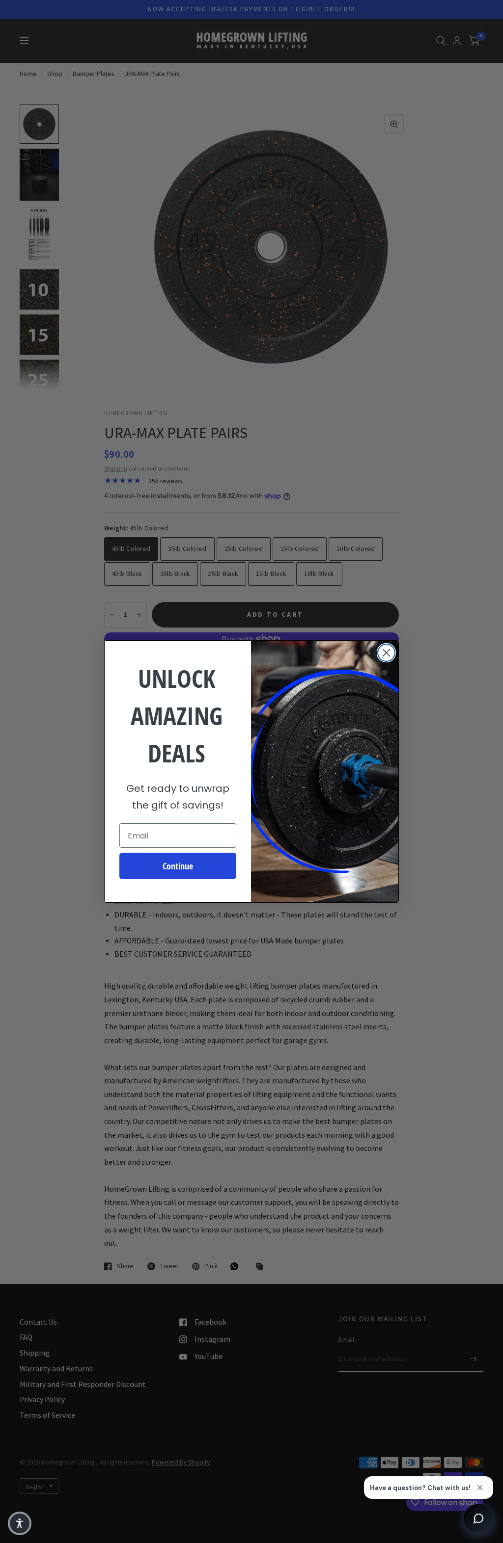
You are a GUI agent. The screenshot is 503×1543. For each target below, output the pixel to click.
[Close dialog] (386, 652)
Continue (178, 866)
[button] (19, 1523)
